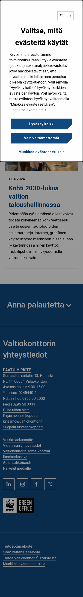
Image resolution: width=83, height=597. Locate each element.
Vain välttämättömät (41, 138)
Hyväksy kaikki (41, 124)
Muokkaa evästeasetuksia (41, 152)
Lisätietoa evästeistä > (27, 110)
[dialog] (41, 81)
